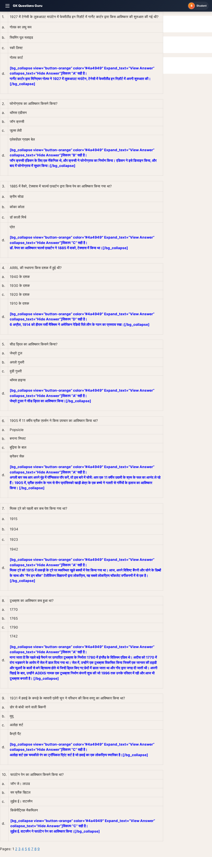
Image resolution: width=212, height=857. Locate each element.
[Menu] (7, 6)
